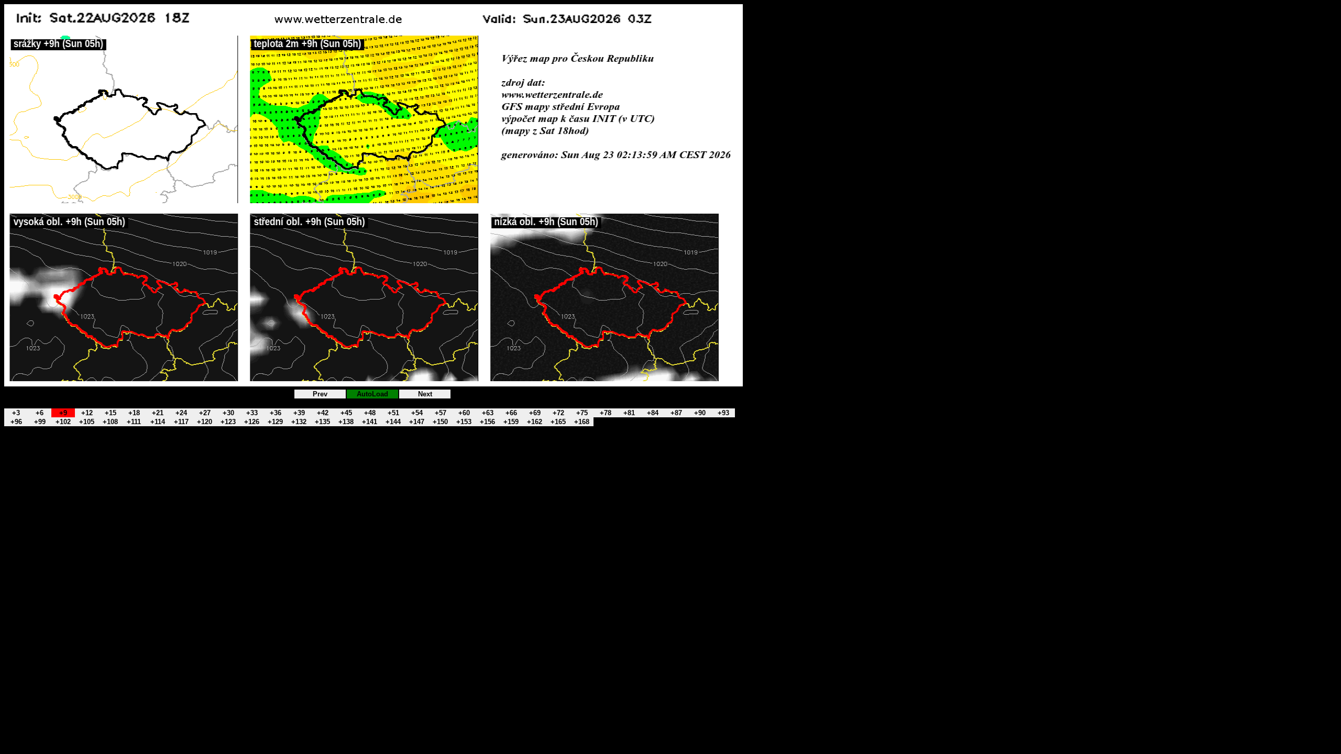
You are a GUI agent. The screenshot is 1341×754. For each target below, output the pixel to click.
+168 (581, 422)
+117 (181, 422)
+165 (558, 422)
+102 (63, 422)
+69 (535, 413)
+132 (298, 422)
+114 (157, 422)
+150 (440, 422)
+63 (487, 413)
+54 (417, 413)
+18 (134, 413)
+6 (39, 413)
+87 (676, 413)
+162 (534, 422)
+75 (582, 413)
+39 (299, 413)
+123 (228, 422)
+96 (16, 422)
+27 (205, 413)
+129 (275, 422)
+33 (252, 413)
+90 (700, 413)
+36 (275, 413)
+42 (322, 413)
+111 (134, 422)
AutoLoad (372, 394)
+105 (86, 422)
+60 (464, 413)
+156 (487, 422)
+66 (511, 413)
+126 (251, 422)
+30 (228, 413)
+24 (181, 413)
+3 (16, 413)
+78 (605, 413)
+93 (723, 413)
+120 (204, 422)
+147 (416, 422)
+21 (157, 413)
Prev (320, 394)
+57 (440, 413)
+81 (629, 413)
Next (425, 394)
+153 (463, 422)
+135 (322, 422)
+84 (652, 413)
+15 (110, 413)
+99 (40, 422)
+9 (63, 413)
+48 (370, 413)
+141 (369, 422)
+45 (346, 413)
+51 (393, 413)
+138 (346, 422)
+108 (110, 422)
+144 (393, 422)
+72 (558, 413)
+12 (87, 413)
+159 (511, 422)
